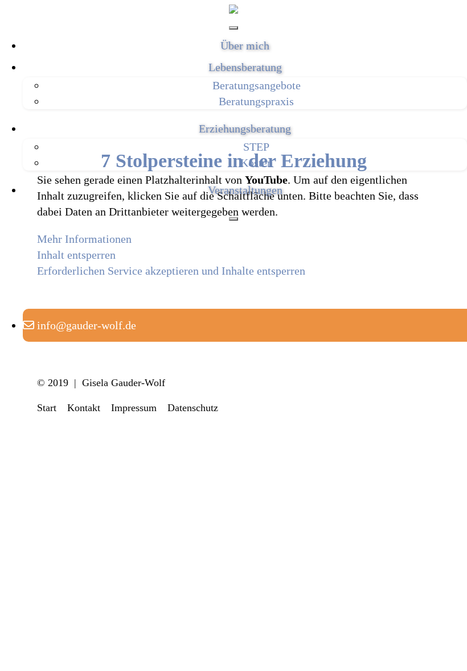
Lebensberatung (245, 67)
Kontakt (83, 407)
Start (46, 407)
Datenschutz (192, 407)
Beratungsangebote (256, 85)
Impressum (134, 407)
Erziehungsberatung (245, 128)
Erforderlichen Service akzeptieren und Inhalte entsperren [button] (171, 270)
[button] (79, 325)
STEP (256, 146)
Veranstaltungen (245, 190)
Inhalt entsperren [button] (76, 254)
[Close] (233, 219)
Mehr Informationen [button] (84, 239)
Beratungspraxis (256, 101)
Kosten (256, 162)
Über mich (244, 45)
